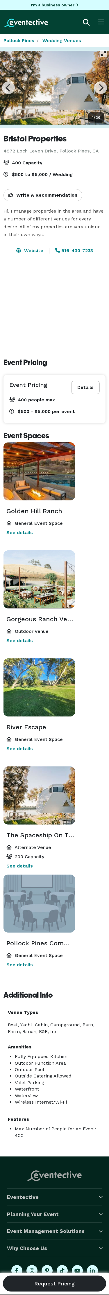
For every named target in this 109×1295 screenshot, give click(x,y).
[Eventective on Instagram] (31, 1270)
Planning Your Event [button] (33, 1214)
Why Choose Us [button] (27, 1248)
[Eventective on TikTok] (62, 1270)
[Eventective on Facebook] (16, 1270)
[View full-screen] (103, 53)
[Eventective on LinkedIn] (92, 1270)
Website (33, 250)
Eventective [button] (23, 1197)
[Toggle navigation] (101, 22)
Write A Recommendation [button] (46, 195)
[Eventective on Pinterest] (47, 1270)
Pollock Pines (18, 40)
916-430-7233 (76, 250)
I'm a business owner (52, 5)
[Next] (100, 87)
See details (19, 532)
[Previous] (8, 87)
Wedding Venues (61, 40)
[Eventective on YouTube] (77, 1270)
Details (85, 387)
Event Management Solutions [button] (46, 1231)
